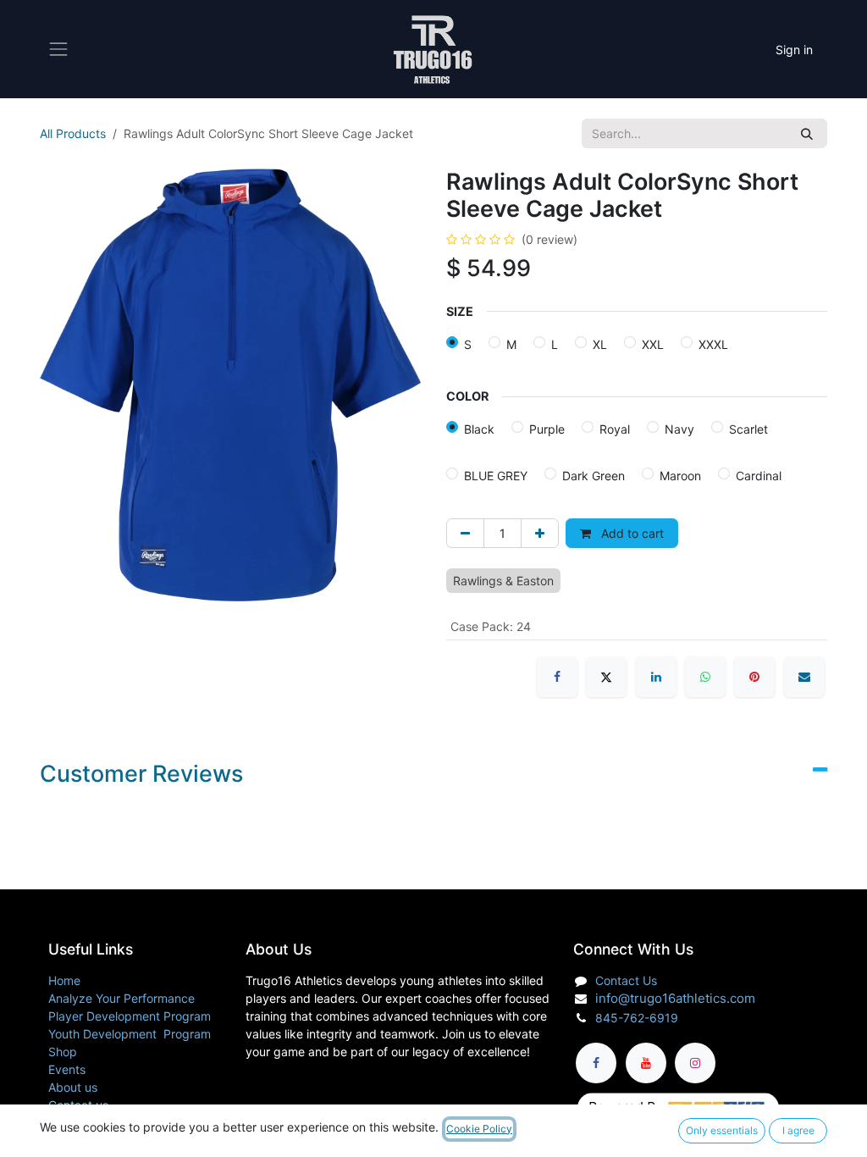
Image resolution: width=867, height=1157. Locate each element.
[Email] (804, 676)
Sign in (794, 49)
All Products (73, 133)
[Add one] (540, 533)
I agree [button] (798, 1130)
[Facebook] (557, 676)
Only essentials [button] (722, 1130)
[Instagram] (695, 1063)
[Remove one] (465, 533)
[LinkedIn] (656, 676)
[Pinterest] (754, 676)
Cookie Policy (479, 1128)
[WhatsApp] (705, 676)
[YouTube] (646, 1063)
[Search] (807, 133)
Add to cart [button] (631, 533)
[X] (606, 676)
